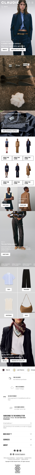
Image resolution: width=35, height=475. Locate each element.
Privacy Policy (19, 457)
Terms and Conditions (9, 457)
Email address (7, 423)
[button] (26, 2)
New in (5, 49)
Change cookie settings (14, 459)
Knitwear (8, 315)
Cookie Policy (28, 457)
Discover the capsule (17, 49)
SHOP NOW (6, 205)
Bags (26, 315)
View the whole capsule (10, 131)
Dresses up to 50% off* (18, 360)
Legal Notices (24, 459)
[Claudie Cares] (17, 469)
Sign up (31, 423)
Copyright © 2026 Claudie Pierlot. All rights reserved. (17, 461)
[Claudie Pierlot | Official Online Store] (10, 2)
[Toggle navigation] (32, 3)
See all (5, 360)
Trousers (26, 289)
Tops (8, 289)
